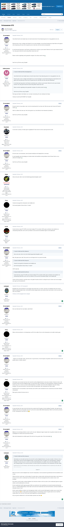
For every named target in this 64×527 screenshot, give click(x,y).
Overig (3, 14)
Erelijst (50, 17)
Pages (23, 14)
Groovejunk (9, 28)
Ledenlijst (35, 17)
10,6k (7, 47)
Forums (9, 17)
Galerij (20, 17)
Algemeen (14, 30)
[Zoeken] (61, 14)
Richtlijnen (26, 17)
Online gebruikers (43, 17)
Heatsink (6, 127)
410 (7, 139)
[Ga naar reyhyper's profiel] (6, 290)
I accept (60, 524)
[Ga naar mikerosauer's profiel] (6, 73)
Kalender (15, 17)
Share (52, 29)
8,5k (7, 212)
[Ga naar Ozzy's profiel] (6, 205)
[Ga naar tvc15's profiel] (6, 231)
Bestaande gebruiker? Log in (48, 6)
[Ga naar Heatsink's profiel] (6, 131)
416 (7, 238)
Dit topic (57, 14)
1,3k (7, 80)
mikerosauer (6, 68)
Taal (29, 518)
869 (7, 298)
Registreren (59, 6)
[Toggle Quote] (14, 71)
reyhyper (6, 286)
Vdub (6, 174)
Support (18, 14)
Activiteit (8, 14)
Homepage (3, 17)
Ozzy (6, 200)
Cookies (34, 518)
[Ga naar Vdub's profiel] (6, 179)
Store (14, 14)
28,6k (7, 186)
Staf (30, 17)
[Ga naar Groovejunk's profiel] (2, 29)
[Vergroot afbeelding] (45, 55)
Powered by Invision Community (32, 520)
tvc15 (6, 226)
